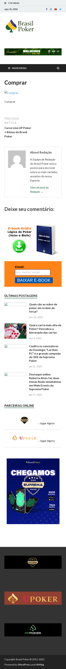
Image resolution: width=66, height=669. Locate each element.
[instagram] (51, 9)
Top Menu (13, 3)
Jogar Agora (47, 423)
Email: (19, 267)
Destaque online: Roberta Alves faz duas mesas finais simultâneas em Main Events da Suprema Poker (45, 381)
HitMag (40, 664)
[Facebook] (46, 9)
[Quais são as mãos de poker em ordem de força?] (15, 304)
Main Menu (19, 68)
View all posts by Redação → (39, 189)
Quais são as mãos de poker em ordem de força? (43, 308)
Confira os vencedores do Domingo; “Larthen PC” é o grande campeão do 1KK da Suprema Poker (45, 353)
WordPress (24, 664)
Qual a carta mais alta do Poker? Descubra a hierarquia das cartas (45, 328)
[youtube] (56, 9)
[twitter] (60, 9)
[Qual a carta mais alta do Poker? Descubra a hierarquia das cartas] (15, 325)
